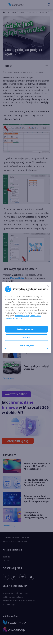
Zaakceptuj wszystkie (26, 329)
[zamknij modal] (47, 285)
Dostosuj (26, 337)
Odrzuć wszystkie (26, 346)
